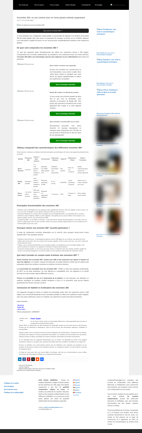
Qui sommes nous (10, 389)
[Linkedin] (19, 359)
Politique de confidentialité (13, 392)
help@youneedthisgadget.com (53, 407)
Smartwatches (86, 5)
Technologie (98, 5)
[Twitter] (33, 359)
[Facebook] (24, 359)
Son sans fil (22, 365)
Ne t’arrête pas (23, 5)
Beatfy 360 (20, 307)
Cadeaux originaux (24, 367)
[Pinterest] (28, 359)
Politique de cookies (11, 383)
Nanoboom (20, 305)
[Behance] (42, 359)
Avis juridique (9, 386)
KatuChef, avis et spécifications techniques (29, 370)
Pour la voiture (54, 5)
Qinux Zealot (21, 309)
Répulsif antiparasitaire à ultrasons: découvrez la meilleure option (37, 368)
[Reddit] (37, 359)
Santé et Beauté (70, 5)
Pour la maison (39, 5)
